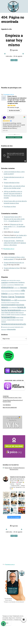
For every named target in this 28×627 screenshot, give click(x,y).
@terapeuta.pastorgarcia (17, 478)
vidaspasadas (11, 329)
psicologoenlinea (21, 300)
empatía (15, 287)
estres (18, 287)
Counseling (3, 284)
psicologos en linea (5, 302)
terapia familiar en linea (13, 320)
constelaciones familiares (16, 282)
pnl (15, 300)
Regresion (14, 307)
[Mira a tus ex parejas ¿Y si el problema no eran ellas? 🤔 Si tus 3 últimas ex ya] (21, 510)
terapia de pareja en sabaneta (18, 314)
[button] (3, 623)
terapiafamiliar (4, 319)
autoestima (18, 280)
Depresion (17, 284)
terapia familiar (19, 317)
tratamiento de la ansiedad (8, 327)
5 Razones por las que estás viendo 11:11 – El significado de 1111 (14, 219)
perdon (12, 300)
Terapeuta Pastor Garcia (11, 217)
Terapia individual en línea (11, 182)
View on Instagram (15, 517)
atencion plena (12, 280)
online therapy (11, 293)
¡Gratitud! (16, 232)
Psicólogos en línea (10, 206)
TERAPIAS (6, 396)
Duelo (22, 284)
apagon (7, 280)
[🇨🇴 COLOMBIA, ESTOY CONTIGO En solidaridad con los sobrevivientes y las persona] (6, 510)
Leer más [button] (5, 130)
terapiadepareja (14, 310)
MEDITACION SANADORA (10, 407)
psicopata (10, 307)
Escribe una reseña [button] (14, 110)
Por (7, 94)
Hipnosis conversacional (5, 290)
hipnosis (23, 287)
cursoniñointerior (10, 284)
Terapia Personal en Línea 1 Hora (12, 397)
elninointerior (7, 287)
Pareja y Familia (19, 293)
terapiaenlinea (8, 317)
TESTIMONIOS (7, 405)
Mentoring (13, 290)
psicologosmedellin (8, 305)
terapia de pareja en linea (11, 312)
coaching (4, 282)
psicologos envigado (14, 302)
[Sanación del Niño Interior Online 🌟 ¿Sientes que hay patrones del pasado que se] (14, 502)
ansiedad (3, 280)
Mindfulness (18, 290)
